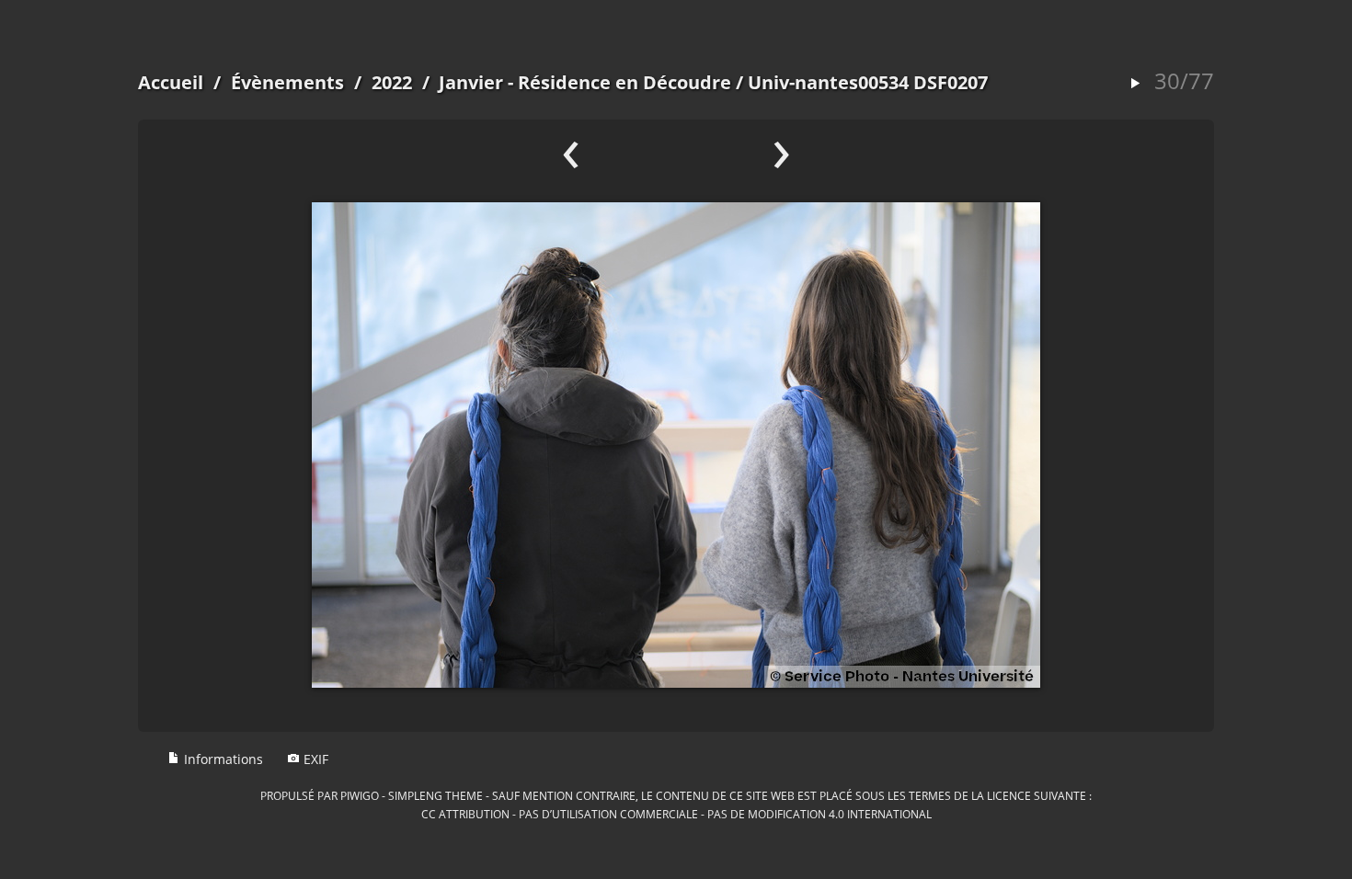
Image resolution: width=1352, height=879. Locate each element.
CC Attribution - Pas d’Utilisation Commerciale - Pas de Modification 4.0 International (676, 813)
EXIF (314, 759)
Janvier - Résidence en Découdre (585, 82)
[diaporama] (1135, 84)
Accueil (170, 82)
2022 (392, 82)
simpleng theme (435, 795)
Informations (221, 759)
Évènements (287, 82)
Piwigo (359, 795)
